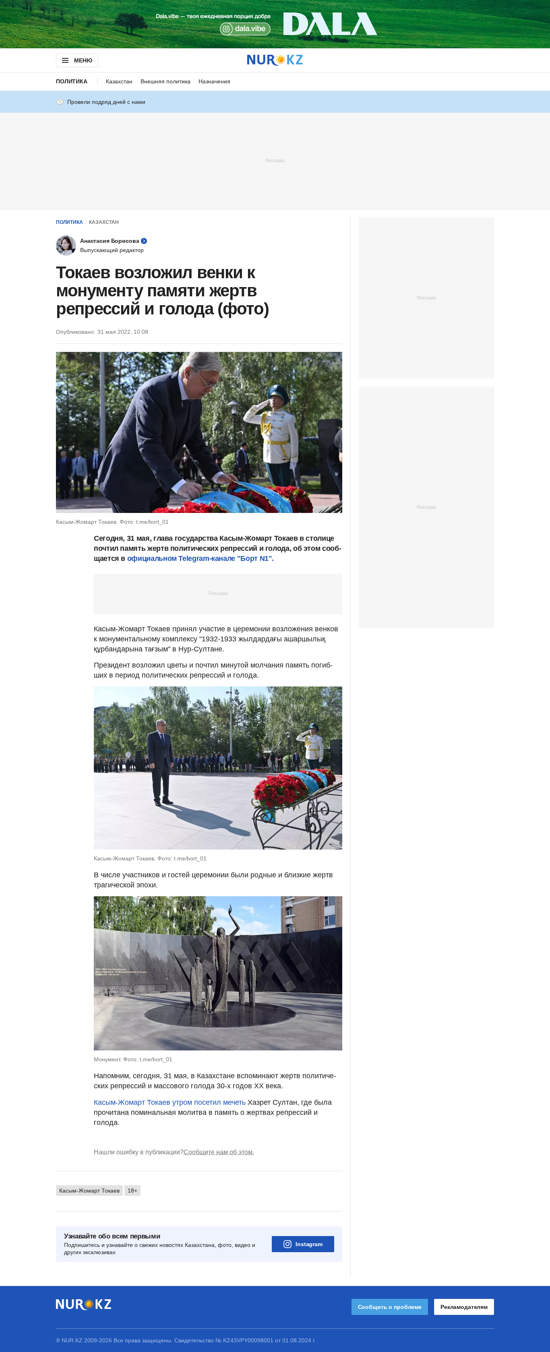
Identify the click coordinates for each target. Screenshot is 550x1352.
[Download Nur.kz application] (275, 24)
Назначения (214, 81)
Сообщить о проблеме (390, 1307)
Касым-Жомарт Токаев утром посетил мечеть (170, 1102)
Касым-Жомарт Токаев (89, 1190)
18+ (132, 1190)
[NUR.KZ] (275, 60)
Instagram (309, 1244)
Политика (71, 81)
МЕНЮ (83, 60)
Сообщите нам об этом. (219, 1152)
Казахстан (119, 81)
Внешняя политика (165, 81)
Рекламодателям (464, 1307)
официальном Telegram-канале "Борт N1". (199, 558)
